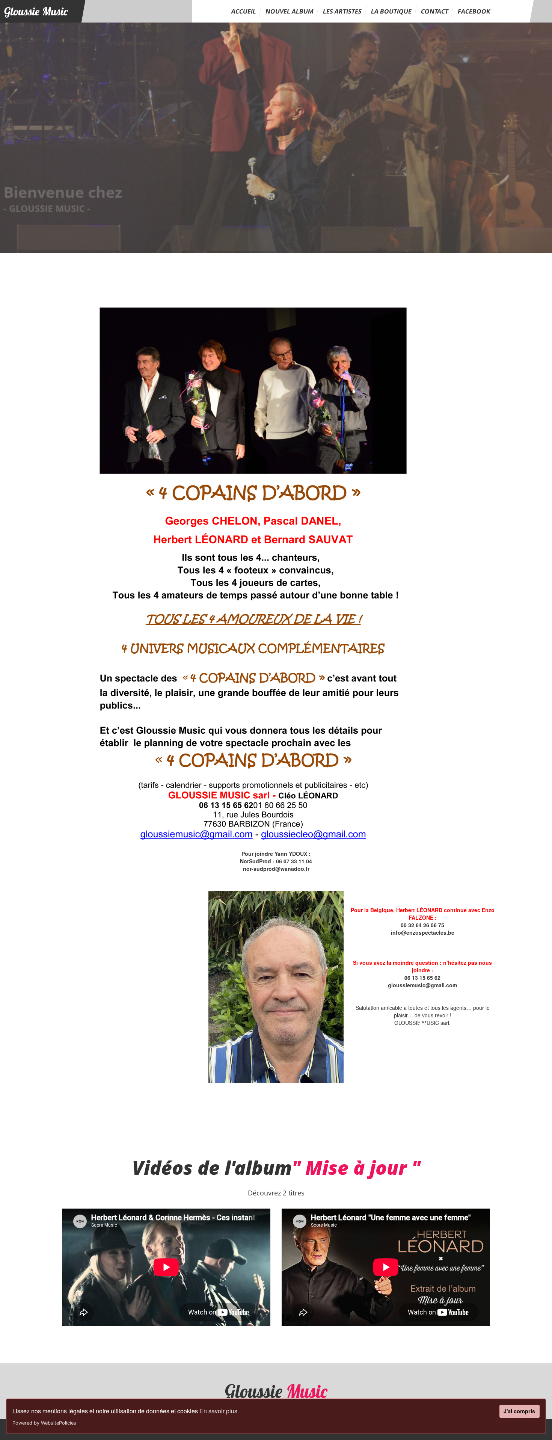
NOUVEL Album (289, 11)
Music (36, 11)
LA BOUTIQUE (391, 11)
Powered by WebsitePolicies (44, 1423)
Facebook (474, 11)
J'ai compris (519, 1411)
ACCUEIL (244, 11)
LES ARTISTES (342, 11)
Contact (434, 11)
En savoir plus (218, 1411)
